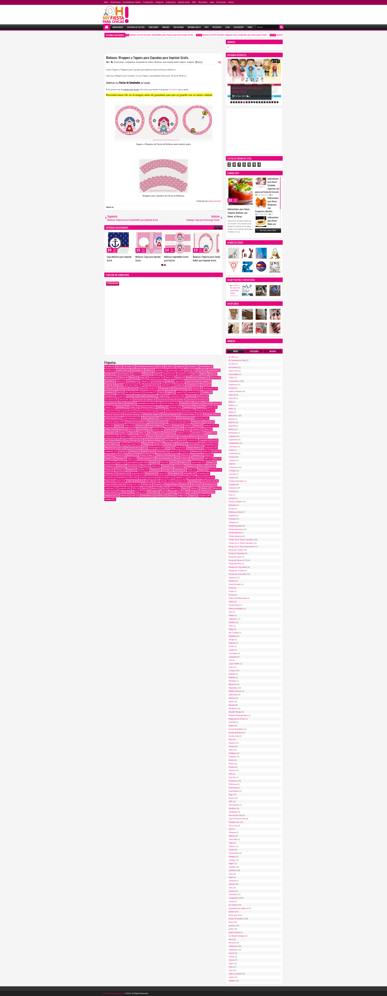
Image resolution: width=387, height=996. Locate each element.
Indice (235, 351)
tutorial (179, 492)
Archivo (272, 351)
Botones (214, 378)
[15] (267, 102)
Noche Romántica (163, 459)
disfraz (196, 403)
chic (126, 392)
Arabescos (212, 370)
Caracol (205, 385)
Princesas (109, 474)
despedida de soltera (144, 62)
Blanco (122, 378)
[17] (272, 102)
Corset (119, 396)
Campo (179, 385)
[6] (244, 102)
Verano (123, 496)
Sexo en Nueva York (113, 485)
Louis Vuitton (110, 444)
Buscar (281, 27)
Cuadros (161, 396)
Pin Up (177, 466)
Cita (160, 392)
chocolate (149, 392)
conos (178, 392)
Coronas (108, 396)
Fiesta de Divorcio (112, 415)
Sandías (164, 481)
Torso (163, 492)
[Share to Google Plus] (133, 234)
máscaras (134, 451)
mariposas (209, 448)
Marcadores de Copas (135, 448)
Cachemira (157, 381)
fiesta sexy (199, 418)
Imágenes (160, 2)
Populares (254, 351)
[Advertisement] (254, 131)
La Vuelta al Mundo (187, 437)
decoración (123, 400)
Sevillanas (193, 481)
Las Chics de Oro (133, 440)
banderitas (181, 374)
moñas (108, 455)
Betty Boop (109, 378)
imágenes (181, 433)
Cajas (212, 2)
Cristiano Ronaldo (146, 396)
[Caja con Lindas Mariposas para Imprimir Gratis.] (228, 81)
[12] (259, 102)
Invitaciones (171, 2)
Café (168, 381)
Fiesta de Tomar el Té (190, 415)
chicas (136, 392)
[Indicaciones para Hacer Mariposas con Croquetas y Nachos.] (261, 202)
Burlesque (131, 381)
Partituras (183, 462)
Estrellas (160, 407)
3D (117, 366)
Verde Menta (146, 496)
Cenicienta (163, 389)
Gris (186, 429)
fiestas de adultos (112, 422)
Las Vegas (169, 440)
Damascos (201, 396)
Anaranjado (136, 370)
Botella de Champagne (196, 378)
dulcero (108, 407)
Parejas (153, 462)
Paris (163, 462)
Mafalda (145, 444)
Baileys (146, 374)
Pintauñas (190, 466)
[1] (162, 265)
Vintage (180, 496)
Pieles (154, 466)
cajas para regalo (131, 385)
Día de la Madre (168, 403)
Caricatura (109, 389)
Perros (120, 466)
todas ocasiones (112, 492)
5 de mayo (127, 366)
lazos (180, 440)
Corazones (191, 392)
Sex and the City (208, 481)
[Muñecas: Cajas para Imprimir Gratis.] (209, 242)
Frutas (186, 426)
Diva (206, 403)
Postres (201, 470)
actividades (205, 366)
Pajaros (108, 462)
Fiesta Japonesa (166, 418)
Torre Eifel (152, 492)
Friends (177, 426)
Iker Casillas (153, 433)
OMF (206, 459)
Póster (190, 470)
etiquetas (173, 407)
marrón (122, 451)
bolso (168, 378)
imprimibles (196, 433)
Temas (231, 2)
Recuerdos (202, 2)
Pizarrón (118, 470)
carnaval (121, 389)
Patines (210, 462)
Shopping (157, 485)
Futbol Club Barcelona (114, 429)
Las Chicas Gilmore (113, 440)
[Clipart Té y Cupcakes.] (122, 242)
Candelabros (191, 385)
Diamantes (184, 403)
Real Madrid (174, 474)
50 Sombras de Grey (144, 366)
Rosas (107, 481)
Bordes (179, 378)
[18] (275, 102)
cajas (177, 381)
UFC (189, 492)
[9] (252, 102)
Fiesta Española (111, 418)
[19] (277, 102)
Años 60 (189, 370)
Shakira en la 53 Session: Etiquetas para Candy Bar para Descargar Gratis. (223, 35)
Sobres (184, 485)
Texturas (203, 488)
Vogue (191, 496)
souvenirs (123, 488)
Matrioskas (161, 451)
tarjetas (173, 488)
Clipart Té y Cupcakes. (118, 256)
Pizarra (108, 470)
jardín (124, 437)
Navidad (119, 459)
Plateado (154, 470)
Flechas (208, 422)
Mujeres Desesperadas (166, 455)
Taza (184, 488)
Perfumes (109, 466)
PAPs (194, 2)
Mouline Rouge (146, 455)
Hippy (141, 433)
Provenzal (150, 474)
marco (168, 448)
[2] (165, 265)
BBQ (203, 374)
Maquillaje (209, 444)
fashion (210, 407)
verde (133, 496)
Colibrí (169, 392)
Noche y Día (181, 459)
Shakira (146, 485)
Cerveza (195, 389)
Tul (171, 492)
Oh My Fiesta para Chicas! (113, 993)
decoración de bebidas (143, 400)
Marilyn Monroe (193, 448)
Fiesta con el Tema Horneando (178, 411)
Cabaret (143, 381)
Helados (122, 433)
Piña (200, 466)
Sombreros (209, 485)
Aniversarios (115, 2)
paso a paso (197, 462)
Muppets (196, 455)
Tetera (193, 488)
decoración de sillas (113, 403)
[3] (236, 102)
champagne (208, 389)
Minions (195, 451)
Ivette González (214, 201)
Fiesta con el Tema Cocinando (117, 411)
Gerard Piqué (142, 429)
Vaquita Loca (110, 496)
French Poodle (154, 426)
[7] (247, 102)
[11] (257, 102)
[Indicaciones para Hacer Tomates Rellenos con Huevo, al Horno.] (240, 191)
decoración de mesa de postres (170, 400)
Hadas (206, 429)
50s (159, 366)
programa (122, 474)
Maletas (157, 444)
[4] (239, 102)
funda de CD (209, 426)
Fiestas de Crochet (156, 422)
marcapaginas (154, 448)
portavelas (178, 470)
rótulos (119, 481)
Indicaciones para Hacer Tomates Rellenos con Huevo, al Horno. (239, 212)
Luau (122, 444)
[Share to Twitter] (129, 234)
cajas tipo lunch (150, 385)
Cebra (140, 389)
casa (132, 389)
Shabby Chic (131, 485)
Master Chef (147, 451)
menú (172, 451)
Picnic (144, 466)
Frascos (140, 426)
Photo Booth (132, 466)
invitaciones (110, 437)
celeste (151, 389)
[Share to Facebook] (126, 234)
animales (159, 370)
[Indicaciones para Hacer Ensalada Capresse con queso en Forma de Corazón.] (261, 183)
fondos (127, 426)
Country (131, 396)
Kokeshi (161, 437)
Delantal (129, 403)
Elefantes (121, 407)
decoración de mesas (197, 400)
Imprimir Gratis (184, 2)
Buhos (119, 381)
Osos (216, 459)
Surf (163, 488)
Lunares (133, 444)
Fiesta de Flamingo (132, 415)
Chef (119, 392)
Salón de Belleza (134, 481)
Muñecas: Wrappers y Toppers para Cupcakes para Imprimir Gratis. (147, 57)
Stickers (154, 488)
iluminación (167, 433)
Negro (130, 459)
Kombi (171, 437)
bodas (142, 378)
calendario (165, 385)
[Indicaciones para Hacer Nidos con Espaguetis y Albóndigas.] (261, 221)
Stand (143, 488)
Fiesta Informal (148, 418)
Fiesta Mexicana (184, 418)
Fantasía (198, 407)
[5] (241, 102)
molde (215, 451)
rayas (161, 474)
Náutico (108, 459)
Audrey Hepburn (122, 374)
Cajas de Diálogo (112, 385)
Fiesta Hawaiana (130, 418)
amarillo (108, 370)
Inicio (106, 2)
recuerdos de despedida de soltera (119, 477)
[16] (270, 102)
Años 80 (200, 370)
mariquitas (109, 451)
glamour (156, 429)
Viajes (170, 496)
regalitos (178, 477)
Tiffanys (215, 488)
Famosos (187, 407)
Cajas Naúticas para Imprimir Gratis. (277, 88)
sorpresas (109, 488)
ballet (155, 374)
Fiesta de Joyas (151, 415)
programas (135, 474)
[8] (249, 102)
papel (119, 462)
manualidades (194, 444)
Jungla (150, 437)
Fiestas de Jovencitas (178, 422)
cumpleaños (130, 62)
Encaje (132, 407)
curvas (189, 396)
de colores (109, 400)
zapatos (108, 499)
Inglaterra (210, 433)
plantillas (141, 470)
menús (183, 451)
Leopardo (203, 440)
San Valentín (151, 481)
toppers (183, 62)
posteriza (173, 89)
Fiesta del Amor (211, 415)
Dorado (215, 403)
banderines (167, 374)
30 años (108, 366)
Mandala (168, 444)
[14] (265, 102)
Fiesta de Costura (203, 411)
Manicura (180, 444)
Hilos (132, 433)
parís (173, 462)
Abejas (179, 366)
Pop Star (166, 470)
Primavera (213, 470)
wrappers (190, 62)
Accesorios (191, 366)
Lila (213, 440)
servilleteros (178, 481)
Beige (211, 374)
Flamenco (196, 422)
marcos (179, 448)
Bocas (132, 378)
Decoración (221, 2)
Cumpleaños (148, 2)
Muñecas (158, 62)
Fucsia (196, 426)
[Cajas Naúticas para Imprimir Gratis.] (180, 242)
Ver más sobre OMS (268, 230)
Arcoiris (108, 374)
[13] (262, 102)
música (207, 455)
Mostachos (130, 455)
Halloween (109, 433)
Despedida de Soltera (132, 2)
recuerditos (188, 474)
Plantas (130, 470)
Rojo (199, 477)
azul (135, 374)
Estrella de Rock (146, 407)
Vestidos (159, 496)
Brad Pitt (108, 381)
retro (190, 477)
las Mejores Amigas (153, 440)
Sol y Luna (195, 485)
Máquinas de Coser (113, 448)
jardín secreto (137, 437)
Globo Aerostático (172, 429)
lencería (190, 440)
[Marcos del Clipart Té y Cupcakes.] (151, 242)
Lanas (201, 437)
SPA (134, 488)
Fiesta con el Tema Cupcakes (148, 411)
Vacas (197, 492)
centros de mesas (180, 389)
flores (107, 426)
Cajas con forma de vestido (197, 381)
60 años (168, 366)
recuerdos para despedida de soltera (154, 477)
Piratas (210, 466)
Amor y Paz (122, 370)
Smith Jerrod (171, 485)
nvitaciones (195, 459)
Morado (118, 455)
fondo (117, 426)
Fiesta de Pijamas (169, 415)
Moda (205, 451)
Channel (108, 392)
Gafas (130, 429)
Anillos (148, 370)
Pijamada (166, 466)
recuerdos (201, 474)
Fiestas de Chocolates (135, 422)
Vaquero (208, 492)
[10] (254, 102)
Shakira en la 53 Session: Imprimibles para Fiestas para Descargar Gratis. (150, 35)
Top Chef (126, 492)
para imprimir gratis (171, 62)
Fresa (166, 426)
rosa (208, 477)
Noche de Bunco (145, 459)
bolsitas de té (154, 378)
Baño (194, 374)
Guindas (195, 429)
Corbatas (205, 392)
